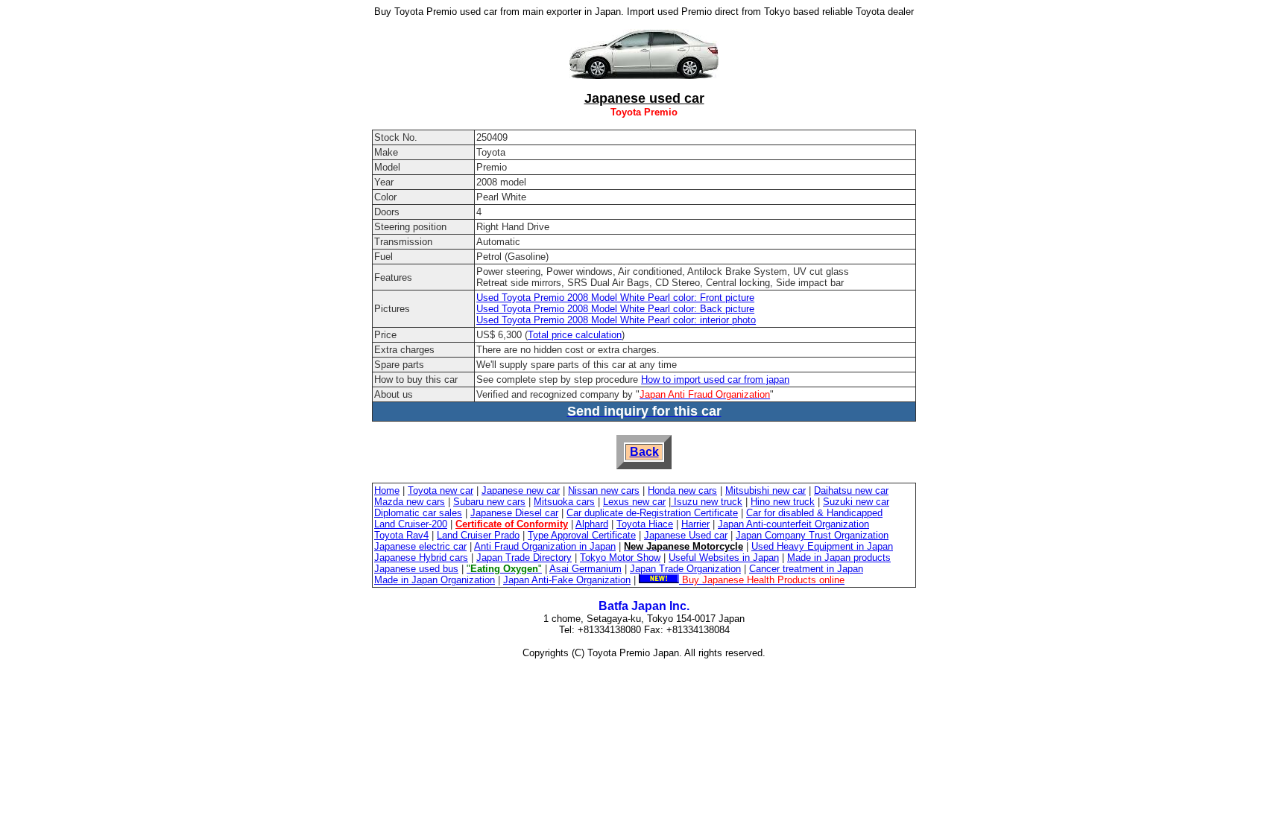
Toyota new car (440, 490)
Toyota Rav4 (401, 535)
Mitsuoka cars (564, 501)
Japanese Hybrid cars (421, 557)
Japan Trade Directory (524, 557)
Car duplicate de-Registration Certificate (652, 512)
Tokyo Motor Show (620, 557)
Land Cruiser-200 (410, 524)
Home (387, 490)
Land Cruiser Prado (478, 535)
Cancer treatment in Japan (806, 568)
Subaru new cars (489, 501)
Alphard (591, 524)
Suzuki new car (856, 501)
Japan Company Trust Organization (812, 535)
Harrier (695, 524)
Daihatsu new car (851, 490)
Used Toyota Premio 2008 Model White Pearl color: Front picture (615, 297)
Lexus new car (634, 501)
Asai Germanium (585, 568)
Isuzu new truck (706, 501)
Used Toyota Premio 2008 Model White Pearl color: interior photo (616, 320)
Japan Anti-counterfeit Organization (793, 524)
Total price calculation (575, 334)
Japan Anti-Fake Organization (567, 579)
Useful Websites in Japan (724, 557)
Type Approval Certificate (582, 535)
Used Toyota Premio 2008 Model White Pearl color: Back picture (615, 308)
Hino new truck (783, 501)
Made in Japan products (839, 557)
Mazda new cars (409, 501)
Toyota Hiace (644, 524)
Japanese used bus (416, 568)
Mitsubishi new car (765, 490)
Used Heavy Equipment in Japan (822, 546)
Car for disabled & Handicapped (814, 512)
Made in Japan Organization (434, 579)
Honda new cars (682, 490)
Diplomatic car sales (418, 512)
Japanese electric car (420, 546)
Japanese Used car (685, 535)
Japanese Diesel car (514, 512)
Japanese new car (521, 490)
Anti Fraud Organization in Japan (545, 546)
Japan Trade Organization (685, 568)
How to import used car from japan (715, 379)
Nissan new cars (604, 490)
